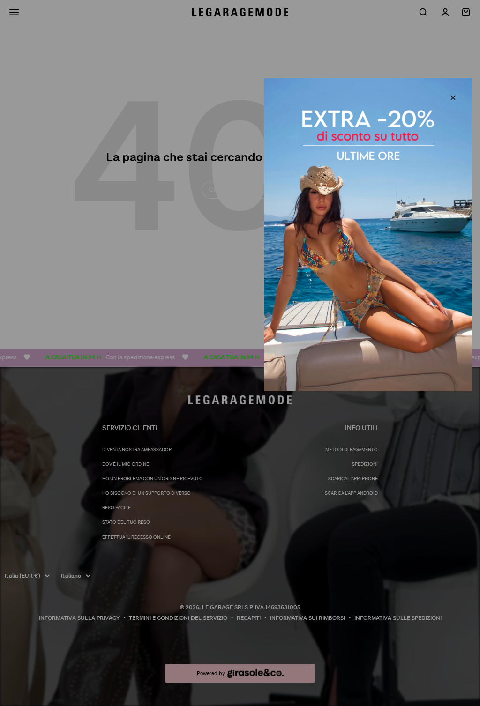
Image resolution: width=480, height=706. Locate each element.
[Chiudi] (453, 97)
